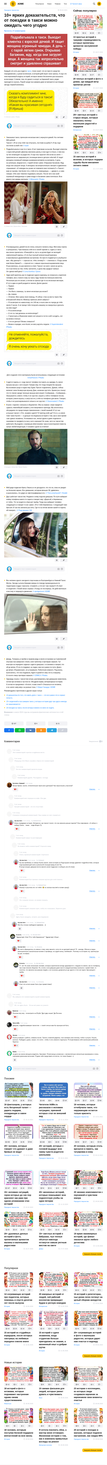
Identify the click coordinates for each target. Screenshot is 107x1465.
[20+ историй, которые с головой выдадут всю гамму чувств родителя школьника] (53, 1132)
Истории (76, 52)
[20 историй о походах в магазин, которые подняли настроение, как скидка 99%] (88, 1416)
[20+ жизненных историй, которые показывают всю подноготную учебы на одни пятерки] (53, 1178)
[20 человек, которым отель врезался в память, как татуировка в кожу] (88, 1132)
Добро (41, 1249)
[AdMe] (17, 4)
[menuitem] (40, 4)
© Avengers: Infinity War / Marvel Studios (15, 467)
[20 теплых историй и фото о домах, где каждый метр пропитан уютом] (88, 65)
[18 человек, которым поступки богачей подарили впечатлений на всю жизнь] (18, 1416)
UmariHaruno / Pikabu (35, 378)
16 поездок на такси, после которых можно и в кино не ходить (30, 708)
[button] (14, 723)
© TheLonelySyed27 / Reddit (56, 493)
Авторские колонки (45, 1445)
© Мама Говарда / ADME (45, 687)
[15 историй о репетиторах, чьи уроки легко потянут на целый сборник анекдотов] (88, 1280)
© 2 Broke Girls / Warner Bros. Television (15, 226)
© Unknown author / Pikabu (12, 117)
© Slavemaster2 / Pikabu (55, 401)
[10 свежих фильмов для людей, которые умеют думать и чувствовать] (53, 1374)
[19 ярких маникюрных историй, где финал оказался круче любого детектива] (88, 1220)
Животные (7, 1403)
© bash (26, 145)
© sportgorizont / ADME (41, 591)
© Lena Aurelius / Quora (31, 271)
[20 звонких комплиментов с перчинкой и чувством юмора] (88, 1178)
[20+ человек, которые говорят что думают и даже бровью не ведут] (18, 1132)
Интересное (77, 130)
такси (29, 71)
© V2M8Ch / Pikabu (40, 675)
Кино (40, 1398)
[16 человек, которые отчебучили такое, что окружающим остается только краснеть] (88, 1091)
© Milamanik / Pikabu (36, 179)
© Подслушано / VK (24, 510)
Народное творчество (11, 10)
